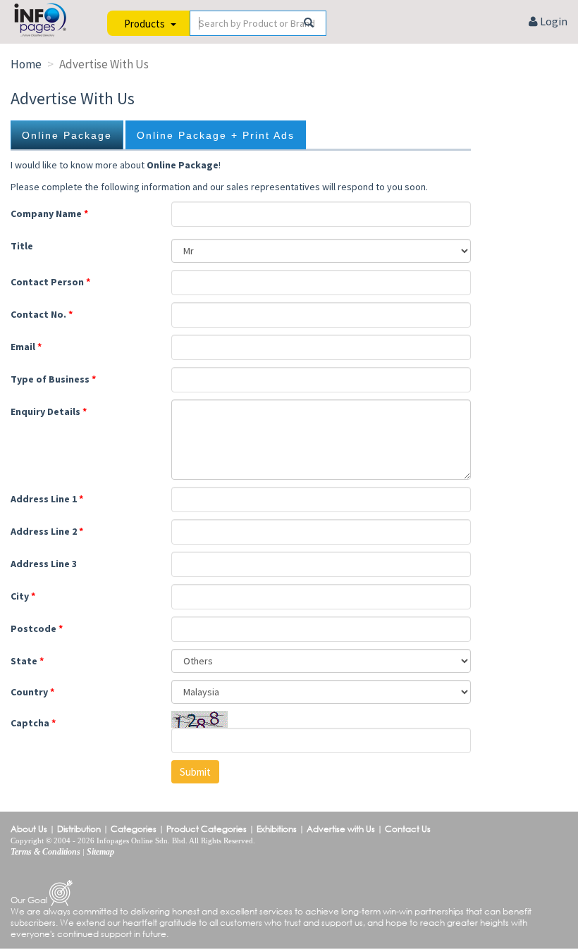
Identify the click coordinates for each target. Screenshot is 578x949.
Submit (195, 772)
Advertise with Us (341, 829)
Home (26, 64)
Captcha (33, 723)
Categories (133, 829)
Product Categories (206, 829)
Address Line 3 (44, 563)
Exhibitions (277, 829)
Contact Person (50, 281)
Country (32, 692)
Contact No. (42, 314)
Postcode (37, 628)
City (23, 596)
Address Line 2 (47, 531)
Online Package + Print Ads (216, 135)
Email (26, 346)
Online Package (67, 135)
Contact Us (408, 829)
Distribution (79, 829)
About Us (29, 829)
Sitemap (100, 852)
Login (552, 21)
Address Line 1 (47, 498)
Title (22, 246)
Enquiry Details (49, 411)
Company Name (49, 213)
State (27, 661)
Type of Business (53, 379)
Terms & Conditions (45, 852)
